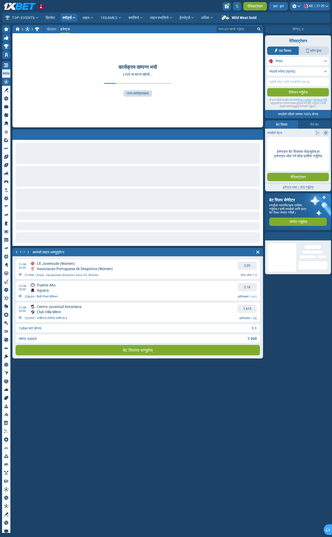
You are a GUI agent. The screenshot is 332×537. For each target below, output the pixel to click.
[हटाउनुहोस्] (258, 133)
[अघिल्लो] (17, 134)
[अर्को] (30, 134)
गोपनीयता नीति (320, 100)
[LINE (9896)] (18, 29)
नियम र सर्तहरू (305, 100)
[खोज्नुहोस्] (259, 29)
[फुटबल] (27, 29)
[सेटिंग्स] (296, 6)
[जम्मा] (237, 6)
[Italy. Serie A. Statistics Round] (37, 29)
